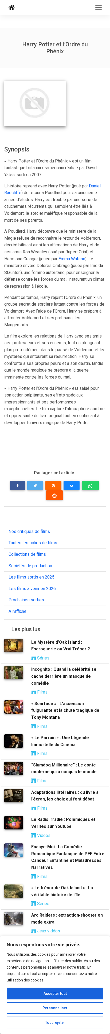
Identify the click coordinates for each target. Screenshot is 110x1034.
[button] (17, 485)
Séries (42, 658)
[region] (55, 985)
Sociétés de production (30, 565)
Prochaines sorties (26, 599)
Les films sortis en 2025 (31, 577)
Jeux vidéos (48, 930)
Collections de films (27, 554)
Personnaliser (55, 1008)
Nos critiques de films (29, 531)
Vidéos (43, 835)
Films (42, 692)
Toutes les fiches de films (33, 542)
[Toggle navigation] (98, 7)
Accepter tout (55, 993)
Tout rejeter (55, 1022)
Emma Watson (71, 258)
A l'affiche (17, 611)
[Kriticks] (11, 7)
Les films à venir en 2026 (32, 588)
